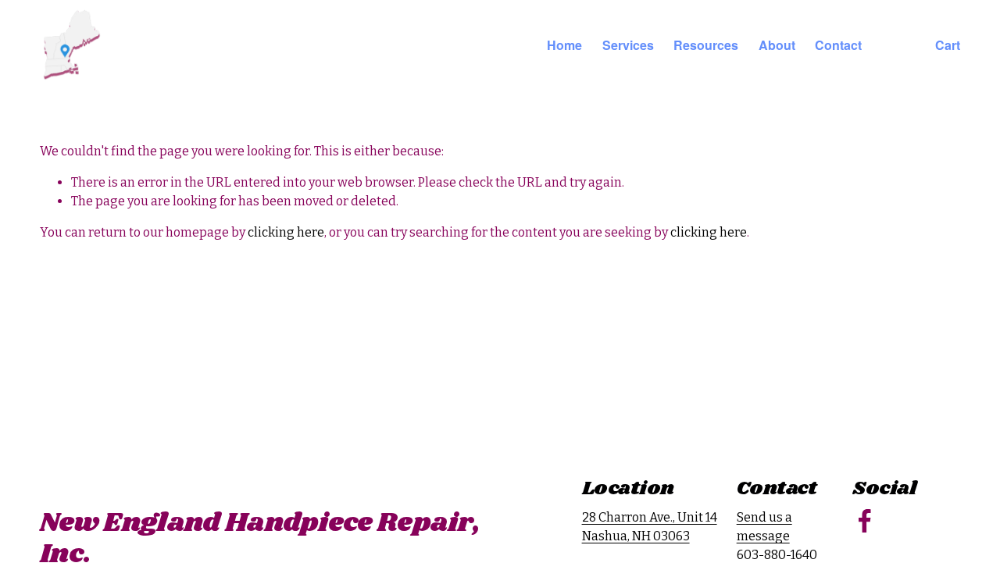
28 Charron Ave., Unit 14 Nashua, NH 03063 (649, 526)
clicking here (286, 232)
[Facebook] (864, 520)
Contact (838, 45)
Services (628, 45)
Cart (947, 45)
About (777, 45)
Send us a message (764, 526)
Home (564, 45)
